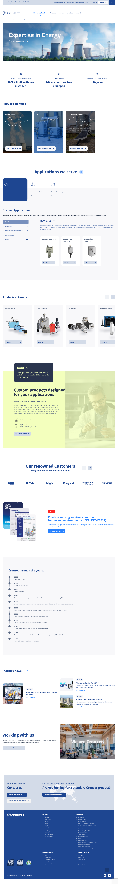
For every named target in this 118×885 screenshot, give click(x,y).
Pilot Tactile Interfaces (84, 846)
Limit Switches (82, 821)
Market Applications (14, 19)
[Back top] (107, 870)
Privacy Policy (48, 863)
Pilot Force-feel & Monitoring (85, 848)
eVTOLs (46, 821)
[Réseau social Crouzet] (105, 875)
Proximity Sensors (83, 829)
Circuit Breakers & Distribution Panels (87, 842)
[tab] (15, 189)
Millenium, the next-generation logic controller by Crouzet (42, 693)
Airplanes (47, 817)
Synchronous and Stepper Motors (87, 825)
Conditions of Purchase (84, 863)
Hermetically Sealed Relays (85, 831)
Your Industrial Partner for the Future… (21, 2)
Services (80, 855)
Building (47, 827)
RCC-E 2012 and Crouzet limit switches (89, 700)
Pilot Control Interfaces (84, 844)
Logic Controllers (82, 840)
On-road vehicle (49, 836)
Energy (46, 825)
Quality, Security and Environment (53, 861)
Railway (47, 832)
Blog (46, 865)
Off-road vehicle (49, 834)
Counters (80, 838)
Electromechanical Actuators (85, 827)
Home (5, 19)
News (46, 855)
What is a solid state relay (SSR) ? (87, 683)
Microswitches (82, 819)
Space (46, 823)
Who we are (48, 857)
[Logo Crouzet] (11, 13)
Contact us (81, 857)
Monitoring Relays (83, 836)
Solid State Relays (83, 832)
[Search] (112, 2)
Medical (47, 829)
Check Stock (81, 859)
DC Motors (81, 817)
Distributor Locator (83, 865)
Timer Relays (81, 834)
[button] (113, 297)
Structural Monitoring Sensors (86, 823)
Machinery (47, 831)
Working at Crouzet (50, 859)
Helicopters (48, 819)
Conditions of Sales (83, 861)
